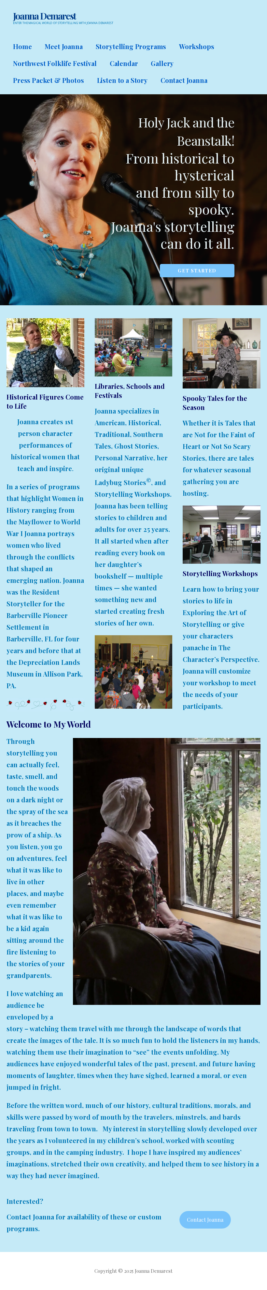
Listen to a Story (122, 80)
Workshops (196, 46)
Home (22, 46)
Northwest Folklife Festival (55, 63)
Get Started (197, 271)
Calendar (124, 63)
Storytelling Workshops (220, 573)
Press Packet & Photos (48, 80)
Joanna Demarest (44, 16)
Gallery (162, 63)
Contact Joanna (184, 80)
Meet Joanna (63, 46)
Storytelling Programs (131, 46)
